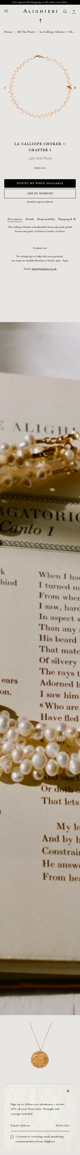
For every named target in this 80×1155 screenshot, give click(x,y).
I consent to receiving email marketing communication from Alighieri (40, 1139)
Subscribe (62, 1125)
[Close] (68, 1091)
